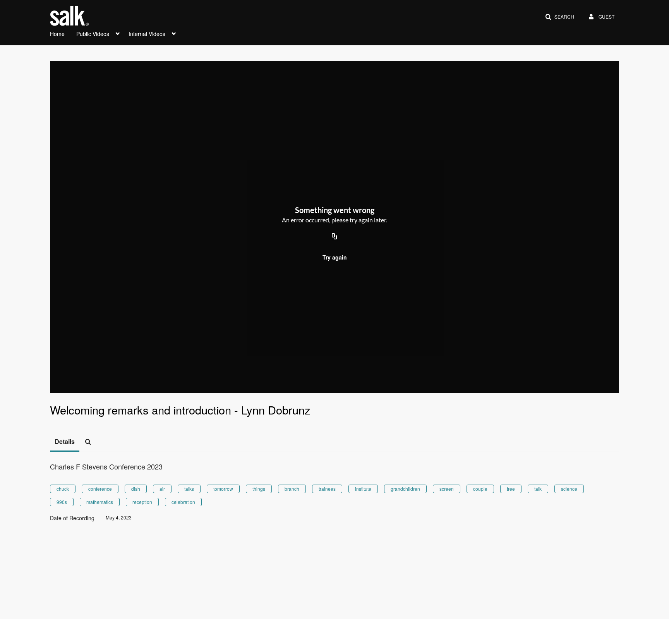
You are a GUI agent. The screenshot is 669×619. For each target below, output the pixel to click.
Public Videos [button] (92, 34)
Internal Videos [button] (147, 34)
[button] (559, 17)
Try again (334, 257)
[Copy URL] (334, 236)
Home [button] (57, 34)
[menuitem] (63, 33)
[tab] (64, 442)
